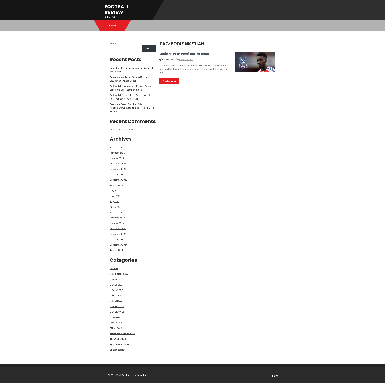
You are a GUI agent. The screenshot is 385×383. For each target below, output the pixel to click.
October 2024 (117, 239)
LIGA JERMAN (116, 301)
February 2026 (117, 152)
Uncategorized (118, 349)
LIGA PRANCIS (117, 306)
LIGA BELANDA (117, 279)
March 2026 (116, 147)
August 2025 (116, 185)
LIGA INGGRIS (186, 59)
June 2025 (115, 196)
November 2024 (118, 233)
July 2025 (115, 190)
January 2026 (117, 158)
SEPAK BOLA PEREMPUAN (122, 333)
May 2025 (114, 201)
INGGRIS (114, 268)
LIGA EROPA (116, 284)
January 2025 (117, 223)
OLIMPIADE (115, 317)
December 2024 (118, 228)
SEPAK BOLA (116, 328)
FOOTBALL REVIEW (117, 9)
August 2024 (116, 250)
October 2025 (117, 174)
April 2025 (115, 206)
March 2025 (116, 212)
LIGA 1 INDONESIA (119, 273)
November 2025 (118, 169)
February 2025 (117, 217)
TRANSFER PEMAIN (119, 344)
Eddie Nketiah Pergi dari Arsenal (184, 54)
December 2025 (118, 163)
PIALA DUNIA (116, 322)
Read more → (169, 81)
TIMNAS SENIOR (118, 338)
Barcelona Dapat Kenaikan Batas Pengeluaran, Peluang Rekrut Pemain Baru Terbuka (132, 108)
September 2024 (118, 244)
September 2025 (118, 179)
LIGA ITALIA (115, 295)
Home (112, 25)
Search (113, 43)
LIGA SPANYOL (117, 311)
